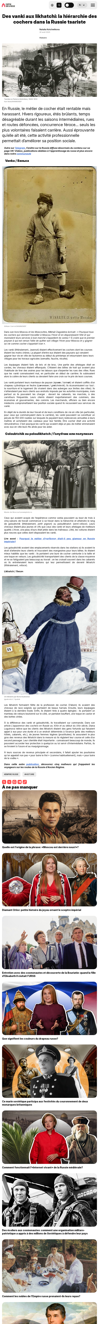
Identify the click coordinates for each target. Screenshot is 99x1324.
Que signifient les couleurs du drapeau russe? (30, 1038)
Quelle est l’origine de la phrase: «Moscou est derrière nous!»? (40, 847)
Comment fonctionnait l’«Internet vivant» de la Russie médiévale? (42, 1167)
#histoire (29, 774)
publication (32, 764)
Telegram (20, 148)
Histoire (43, 38)
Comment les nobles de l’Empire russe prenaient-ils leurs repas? (41, 1296)
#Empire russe (11, 774)
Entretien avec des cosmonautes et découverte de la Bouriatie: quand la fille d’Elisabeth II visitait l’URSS (49, 974)
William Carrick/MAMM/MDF (15, 326)
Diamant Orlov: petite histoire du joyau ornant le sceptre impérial (41, 910)
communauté (23, 153)
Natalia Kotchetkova (49, 29)
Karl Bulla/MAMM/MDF (13, 102)
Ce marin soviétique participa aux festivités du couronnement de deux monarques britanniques (45, 1103)
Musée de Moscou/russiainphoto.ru (18, 512)
